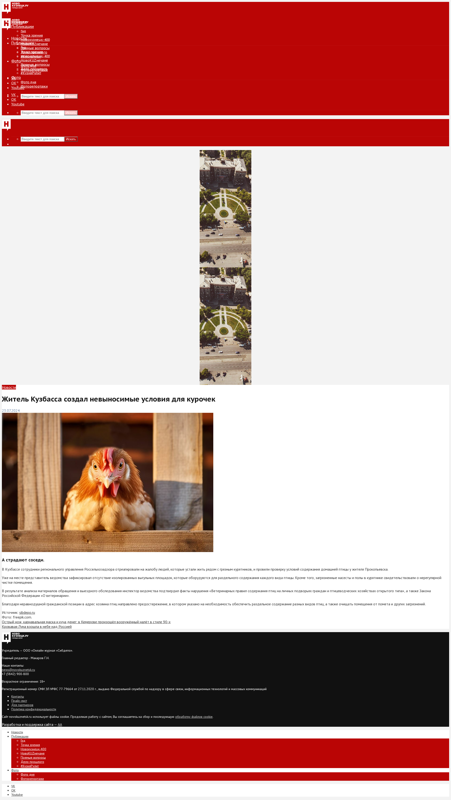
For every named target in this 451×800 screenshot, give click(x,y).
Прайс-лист (19, 701)
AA (60, 724)
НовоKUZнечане (34, 44)
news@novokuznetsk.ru (18, 670)
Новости (19, 38)
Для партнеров (22, 705)
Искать (71, 96)
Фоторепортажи (34, 86)
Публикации (22, 43)
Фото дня (28, 82)
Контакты (17, 696)
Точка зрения (32, 35)
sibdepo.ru (27, 612)
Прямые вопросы (35, 48)
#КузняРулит (31, 73)
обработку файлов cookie (194, 717)
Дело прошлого (34, 69)
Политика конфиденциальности (33, 709)
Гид (23, 48)
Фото (16, 61)
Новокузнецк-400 (35, 40)
